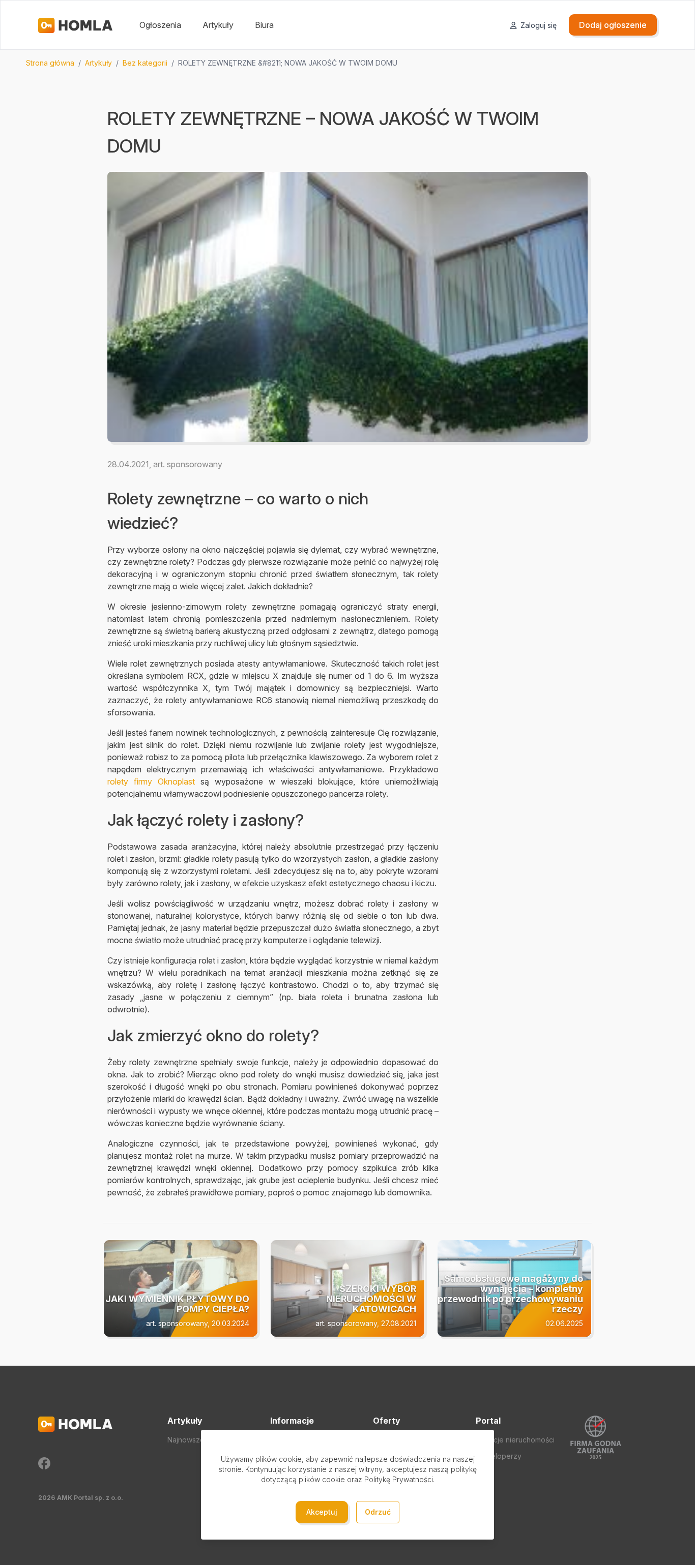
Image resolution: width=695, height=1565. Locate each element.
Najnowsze (186, 1439)
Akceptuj (321, 1512)
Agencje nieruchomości (515, 1439)
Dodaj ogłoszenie (613, 25)
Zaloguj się (537, 25)
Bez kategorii (145, 62)
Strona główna (50, 62)
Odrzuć (378, 1512)
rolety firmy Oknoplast (151, 781)
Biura (264, 25)
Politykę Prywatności (398, 1479)
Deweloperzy (499, 1456)
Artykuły (218, 25)
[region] (347, 63)
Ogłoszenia (160, 25)
